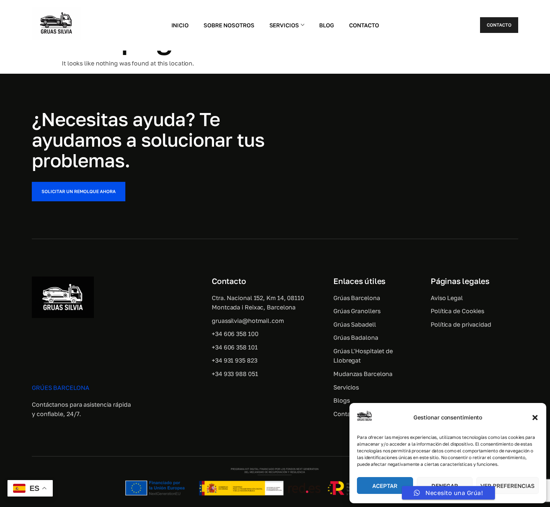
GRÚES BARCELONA (60, 387)
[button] (535, 417)
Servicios (284, 25)
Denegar (444, 485)
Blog (326, 25)
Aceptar (384, 485)
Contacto (364, 25)
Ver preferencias (507, 485)
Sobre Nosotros (229, 25)
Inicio (180, 25)
